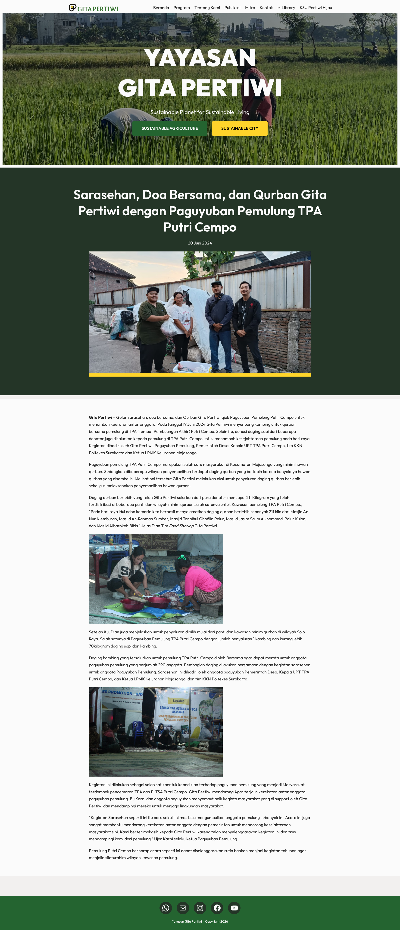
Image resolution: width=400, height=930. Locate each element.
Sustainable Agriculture (170, 128)
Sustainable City (239, 128)
